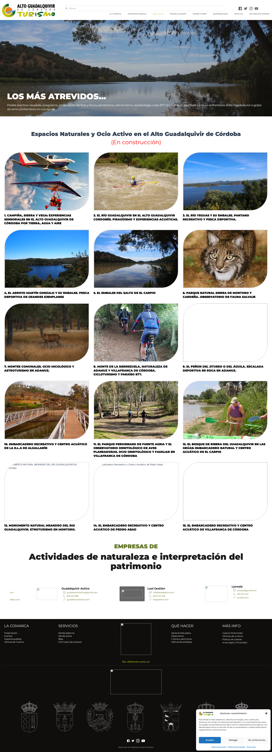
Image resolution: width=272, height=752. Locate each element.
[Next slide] (269, 595)
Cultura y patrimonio (181, 639)
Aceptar (210, 740)
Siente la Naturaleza (181, 633)
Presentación (10, 633)
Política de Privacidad (236, 747)
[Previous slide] (2, 595)
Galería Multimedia (232, 633)
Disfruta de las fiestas (181, 642)
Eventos (8, 636)
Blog (60, 639)
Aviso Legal (251, 747)
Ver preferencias (256, 740)
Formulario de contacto (70, 642)
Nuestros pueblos (13, 639)
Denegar (233, 740)
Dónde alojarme (66, 633)
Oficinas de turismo (232, 636)
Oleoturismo (177, 636)
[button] (266, 713)
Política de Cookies (218, 747)
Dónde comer (65, 636)
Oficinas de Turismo (14, 642)
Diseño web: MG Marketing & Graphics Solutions (136, 747)
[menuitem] (115, 14)
